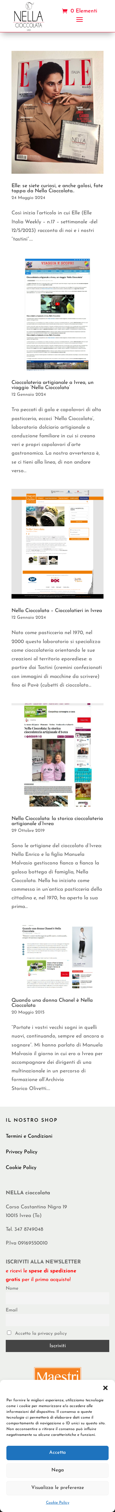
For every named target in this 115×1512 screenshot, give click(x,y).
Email (12, 1310)
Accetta (57, 1452)
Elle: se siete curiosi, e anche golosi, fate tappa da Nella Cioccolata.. (57, 188)
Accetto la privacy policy (40, 1333)
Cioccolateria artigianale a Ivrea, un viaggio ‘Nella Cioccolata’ (53, 385)
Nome (12, 1288)
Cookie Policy (57, 1503)
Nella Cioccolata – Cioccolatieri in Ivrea (57, 610)
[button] (105, 1388)
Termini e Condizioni (29, 1136)
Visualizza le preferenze (57, 1487)
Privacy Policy (21, 1152)
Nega (57, 1470)
